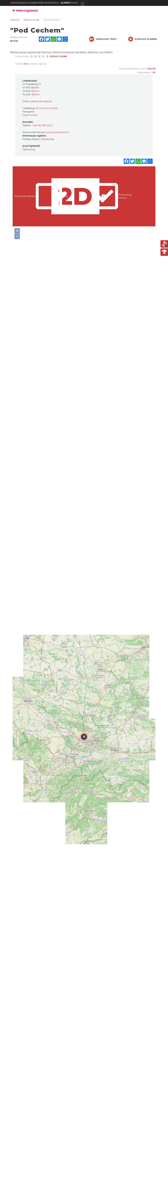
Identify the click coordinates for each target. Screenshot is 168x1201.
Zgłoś (151, 68)
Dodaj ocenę (58, 56)
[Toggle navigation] (82, 4)
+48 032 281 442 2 (42, 125)
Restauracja (47, 139)
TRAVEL (69, 2)
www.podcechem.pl (57, 132)
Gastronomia (29, 115)
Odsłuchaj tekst (106, 39)
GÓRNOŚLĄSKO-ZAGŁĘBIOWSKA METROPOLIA (34, 2)
